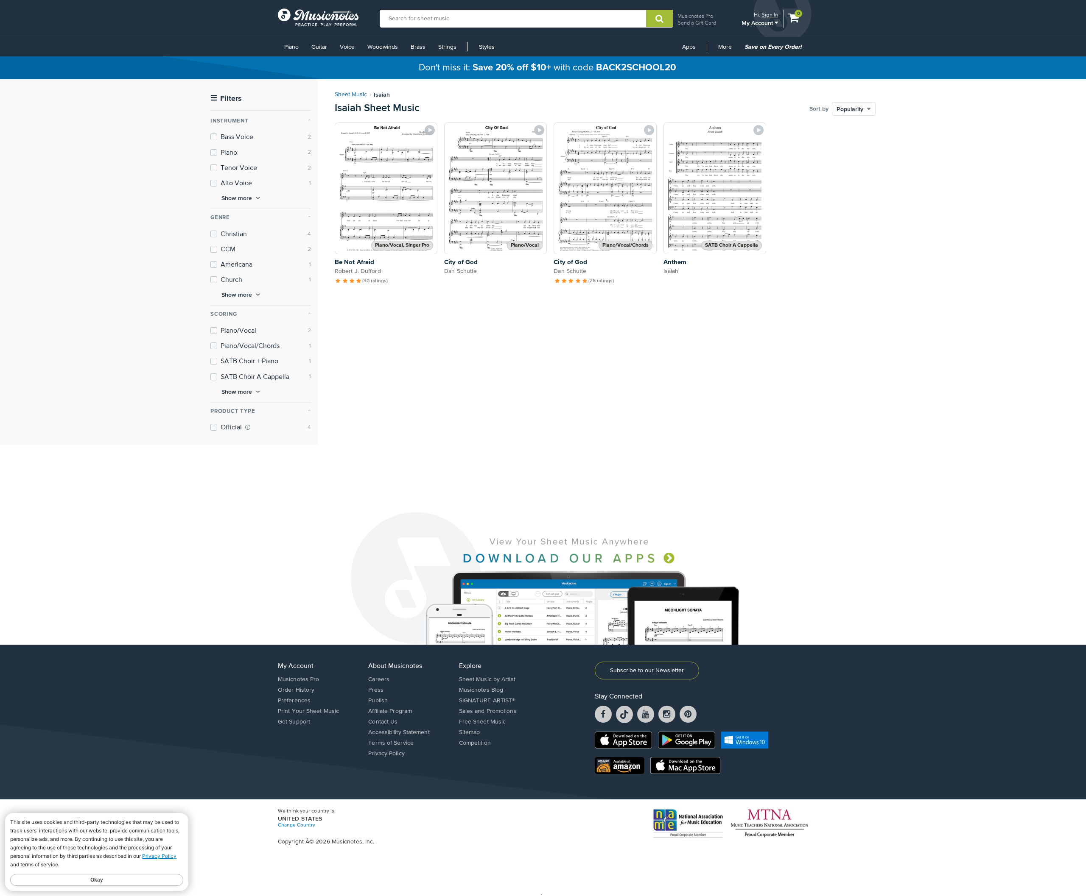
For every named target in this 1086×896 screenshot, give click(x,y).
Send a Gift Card (696, 22)
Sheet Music (351, 94)
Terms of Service (391, 743)
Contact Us (382, 722)
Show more (236, 198)
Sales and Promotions (488, 711)
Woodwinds (382, 47)
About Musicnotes (395, 666)
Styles (487, 47)
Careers (378, 679)
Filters (226, 99)
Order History (296, 690)
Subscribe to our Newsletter (647, 670)
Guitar (319, 47)
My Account (758, 22)
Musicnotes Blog (481, 690)
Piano (291, 47)
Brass (418, 47)
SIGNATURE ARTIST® (487, 701)
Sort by (818, 109)
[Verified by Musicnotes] (247, 427)
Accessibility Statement (398, 732)
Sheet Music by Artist (487, 679)
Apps (689, 47)
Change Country (296, 825)
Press (375, 690)
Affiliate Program (390, 711)
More (728, 50)
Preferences (294, 701)
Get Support (294, 722)
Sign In (769, 14)
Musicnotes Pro (695, 16)
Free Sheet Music (482, 722)
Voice (347, 47)
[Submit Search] (659, 18)
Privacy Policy (386, 754)
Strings (447, 47)
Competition (475, 743)
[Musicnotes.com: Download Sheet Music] (318, 17)
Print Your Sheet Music (308, 711)
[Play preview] (430, 130)
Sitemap (469, 732)
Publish (378, 701)
